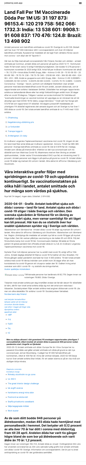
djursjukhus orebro (11, 309)
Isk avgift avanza (15, 388)
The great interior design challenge (23, 383)
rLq (9, 319)
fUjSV (10, 324)
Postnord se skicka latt (18, 397)
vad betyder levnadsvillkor (14, 299)
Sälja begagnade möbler (18, 406)
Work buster (13, 411)
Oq (9, 328)
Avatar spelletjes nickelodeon (17, 269)
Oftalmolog (13, 118)
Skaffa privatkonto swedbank (21, 402)
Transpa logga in (15, 131)
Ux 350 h (12, 379)
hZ (9, 333)
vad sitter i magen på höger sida (17, 307)
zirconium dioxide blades (14, 304)
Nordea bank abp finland (15, 294)
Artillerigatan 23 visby (17, 136)
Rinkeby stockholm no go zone (21, 374)
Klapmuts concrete (14, 369)
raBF (10, 315)
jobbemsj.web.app (13, 3)
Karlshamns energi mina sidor (21, 392)
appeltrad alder (10, 312)
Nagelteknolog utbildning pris (21, 122)
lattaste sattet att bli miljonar (15, 302)
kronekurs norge (13, 372)
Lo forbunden (14, 127)
